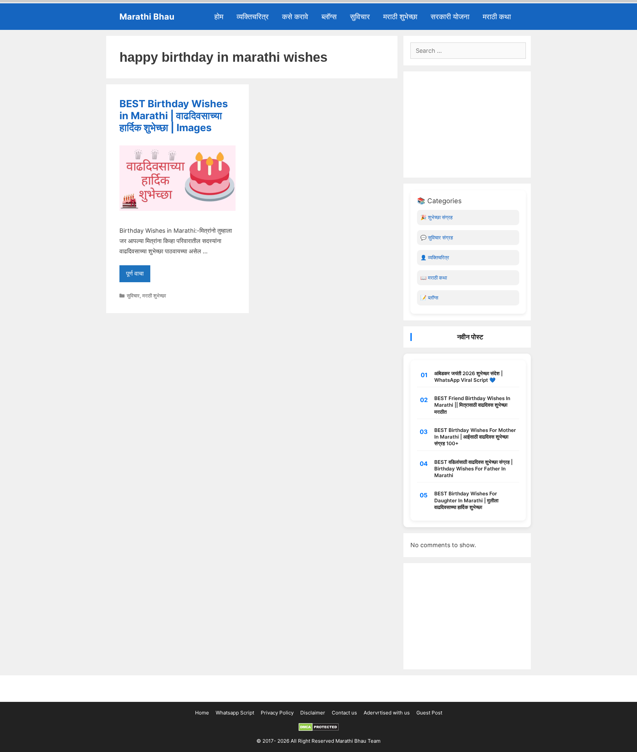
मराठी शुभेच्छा (400, 16)
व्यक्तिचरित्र (253, 16)
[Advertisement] (468, 124)
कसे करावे (295, 16)
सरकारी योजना (450, 16)
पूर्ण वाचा (135, 273)
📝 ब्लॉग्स (429, 297)
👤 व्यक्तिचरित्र (434, 257)
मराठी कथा (497, 16)
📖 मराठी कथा (433, 278)
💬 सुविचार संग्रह (436, 237)
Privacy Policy (277, 713)
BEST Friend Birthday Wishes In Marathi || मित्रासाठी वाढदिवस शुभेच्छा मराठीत (472, 405)
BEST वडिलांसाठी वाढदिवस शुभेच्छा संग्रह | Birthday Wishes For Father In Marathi (473, 469)
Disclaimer (312, 713)
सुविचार (360, 16)
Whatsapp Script (235, 713)
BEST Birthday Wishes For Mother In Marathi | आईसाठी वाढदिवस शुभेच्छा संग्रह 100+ (475, 437)
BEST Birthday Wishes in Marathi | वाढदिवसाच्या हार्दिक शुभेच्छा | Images (173, 115)
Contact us (344, 713)
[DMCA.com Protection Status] (319, 729)
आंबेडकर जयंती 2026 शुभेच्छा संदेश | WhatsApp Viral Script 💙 (468, 376)
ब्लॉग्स (329, 16)
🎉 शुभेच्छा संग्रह (436, 217)
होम (218, 16)
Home (202, 713)
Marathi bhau (147, 17)
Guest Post (429, 713)
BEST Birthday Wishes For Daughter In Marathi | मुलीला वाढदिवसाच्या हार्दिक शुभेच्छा (466, 500)
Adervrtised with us (387, 713)
